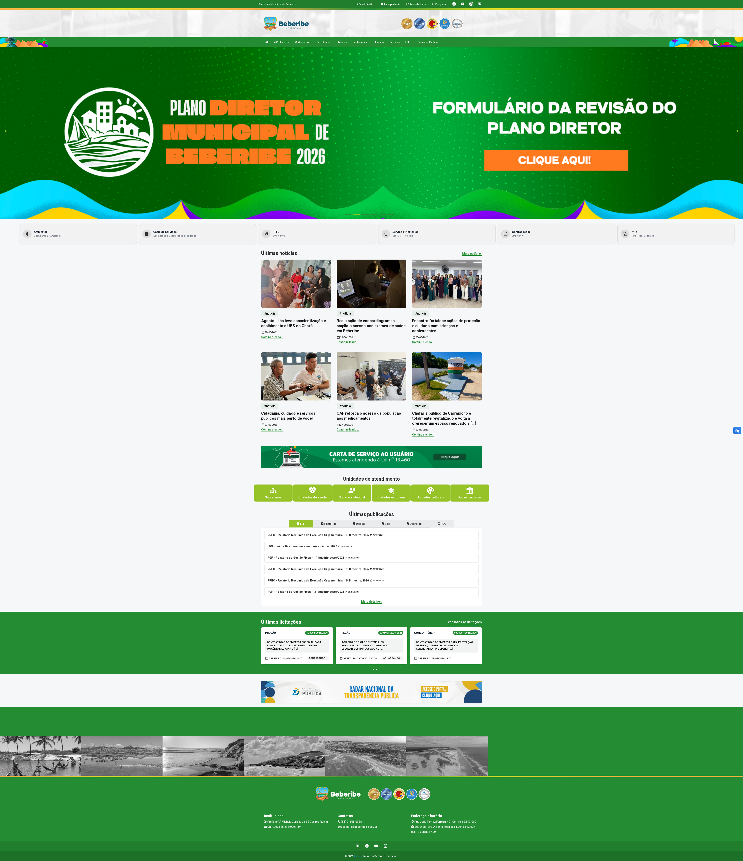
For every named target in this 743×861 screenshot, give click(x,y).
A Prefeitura (281, 42)
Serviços (395, 42)
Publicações (360, 42)
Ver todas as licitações (465, 622)
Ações (341, 42)
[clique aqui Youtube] (376, 846)
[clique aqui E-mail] (357, 846)
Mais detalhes (371, 601)
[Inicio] (266, 42)
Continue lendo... (272, 337)
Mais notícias (472, 253)
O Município (302, 42)
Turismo (379, 42)
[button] (373, 669)
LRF (407, 42)
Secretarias (323, 42)
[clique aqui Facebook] (367, 846)
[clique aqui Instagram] (385, 846)
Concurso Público (428, 42)
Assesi (358, 856)
